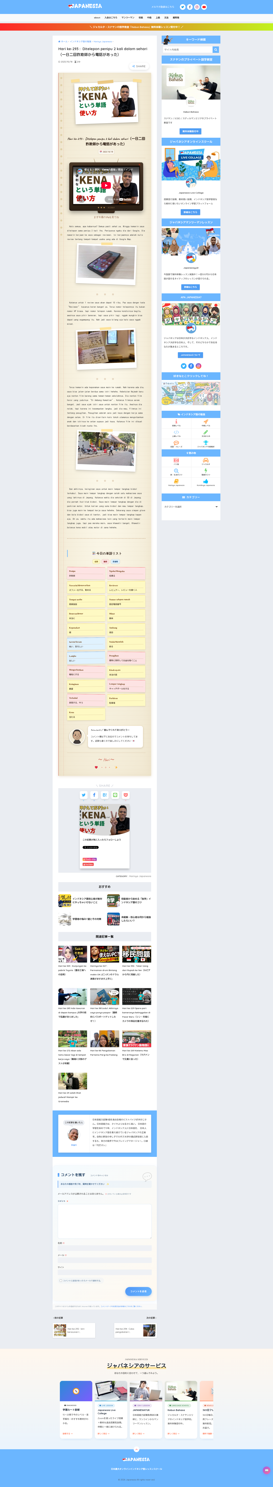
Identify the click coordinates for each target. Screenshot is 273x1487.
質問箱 (176, 17)
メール (62, 1255)
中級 (149, 17)
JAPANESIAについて (190, 355)
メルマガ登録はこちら (162, 6)
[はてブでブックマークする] (105, 795)
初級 (141, 17)
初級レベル (176, 426)
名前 (61, 1243)
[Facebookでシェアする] (94, 795)
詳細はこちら (190, 212)
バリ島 (176, 464)
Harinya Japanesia (140, 876)
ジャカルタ (206, 464)
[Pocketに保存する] (126, 795)
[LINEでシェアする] (115, 795)
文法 (166, 17)
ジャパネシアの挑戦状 (205, 447)
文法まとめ (206, 436)
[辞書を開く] (266, 1470)
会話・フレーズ (176, 447)
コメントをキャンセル (99, 1175)
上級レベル (176, 436)
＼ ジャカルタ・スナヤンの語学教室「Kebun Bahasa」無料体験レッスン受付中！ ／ (136, 26)
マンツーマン (128, 17)
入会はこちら (111, 17)
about (97, 17)
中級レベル (206, 426)
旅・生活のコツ (176, 475)
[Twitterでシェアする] (84, 795)
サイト (61, 1267)
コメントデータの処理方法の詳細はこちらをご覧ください (121, 1306)
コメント (63, 1201)
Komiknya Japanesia (206, 485)
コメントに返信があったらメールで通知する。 (82, 1280)
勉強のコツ (206, 475)
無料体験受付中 (190, 131)
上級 (158, 17)
